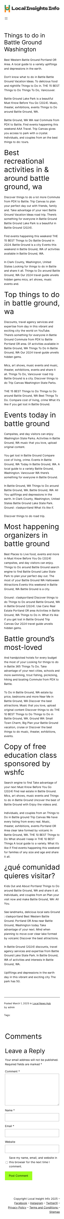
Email (9, 1126)
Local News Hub (42, 1003)
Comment (12, 1071)
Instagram (36, 1203)
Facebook (20, 1203)
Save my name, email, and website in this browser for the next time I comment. (33, 1162)
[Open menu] (6, 18)
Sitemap (54, 1212)
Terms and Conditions (44, 1207)
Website (10, 1141)
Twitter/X (52, 1203)
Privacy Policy (17, 1207)
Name (10, 1110)
